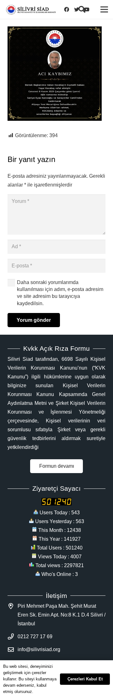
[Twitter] (78, 9)
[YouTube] (88, 9)
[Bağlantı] (30, 9)
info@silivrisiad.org (39, 649)
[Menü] (104, 9)
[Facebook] (68, 9)
